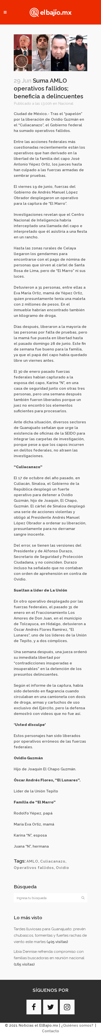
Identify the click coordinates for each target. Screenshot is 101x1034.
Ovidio (62, 868)
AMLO (32, 861)
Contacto (50, 1031)
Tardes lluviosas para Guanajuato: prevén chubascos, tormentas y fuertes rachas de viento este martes (50, 935)
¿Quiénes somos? (77, 1025)
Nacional (65, 103)
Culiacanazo (52, 861)
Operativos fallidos (34, 868)
